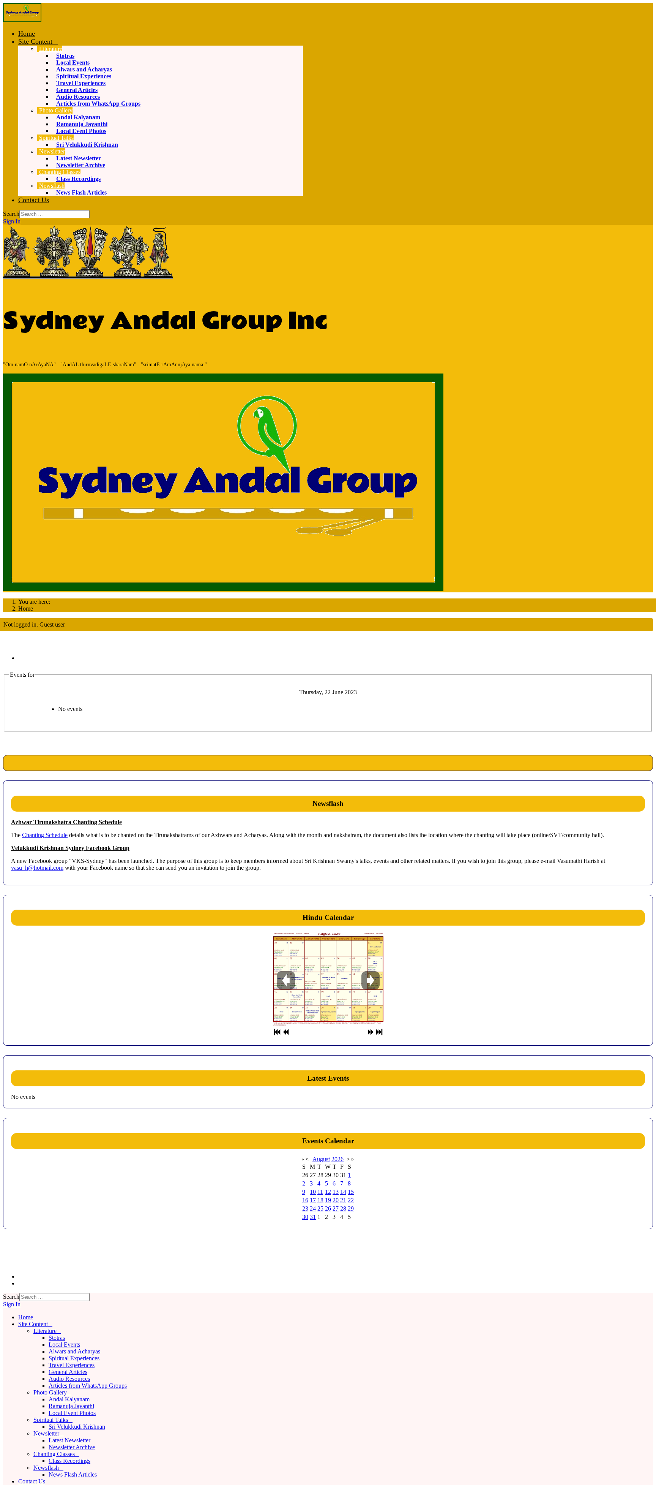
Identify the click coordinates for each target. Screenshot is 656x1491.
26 (328, 1208)
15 (351, 1192)
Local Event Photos (81, 131)
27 (336, 1208)
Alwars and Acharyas (84, 69)
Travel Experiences (81, 83)
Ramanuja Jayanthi (81, 124)
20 (336, 1200)
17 (313, 1200)
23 (305, 1208)
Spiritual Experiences (83, 76)
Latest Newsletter (78, 158)
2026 (337, 1159)
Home (26, 33)
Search (11, 214)
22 (351, 1200)
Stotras (65, 55)
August (321, 1159)
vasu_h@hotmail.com (37, 867)
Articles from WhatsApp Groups (98, 103)
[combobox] (54, 214)
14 (343, 1192)
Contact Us (33, 200)
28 (343, 1208)
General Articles (77, 90)
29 (351, 1208)
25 (320, 1208)
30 (305, 1217)
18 (320, 1200)
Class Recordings (78, 179)
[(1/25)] (328, 979)
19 (328, 1200)
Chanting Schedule (45, 835)
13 (336, 1192)
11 (320, 1192)
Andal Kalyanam (78, 117)
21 (343, 1200)
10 (313, 1192)
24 (313, 1208)
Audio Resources (78, 96)
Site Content (35, 41)
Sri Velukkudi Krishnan (87, 144)
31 (313, 1217)
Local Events (73, 62)
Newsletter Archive (80, 165)
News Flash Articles (81, 192)
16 (305, 1200)
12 (328, 1192)
